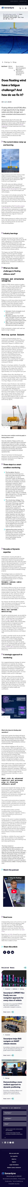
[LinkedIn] (5, 1143)
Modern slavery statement (14, 1167)
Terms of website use (18, 1181)
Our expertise (14, 1156)
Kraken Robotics (14, 1)
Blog (14, 62)
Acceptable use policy (14, 1184)
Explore (14, 1162)
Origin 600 (9, 620)
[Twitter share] (8, 952)
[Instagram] (8, 1143)
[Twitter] (2, 1143)
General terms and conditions (10, 1179)
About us (14, 1159)
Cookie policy (8, 1181)
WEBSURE (19, 1176)
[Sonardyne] (8, 9)
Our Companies (22, 4)
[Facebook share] (4, 952)
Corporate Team (22, 1)
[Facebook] (13, 1143)
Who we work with (14, 1153)
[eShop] (20, 8)
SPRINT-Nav (9, 647)
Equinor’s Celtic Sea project (9, 189)
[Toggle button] (25, 8)
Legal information (14, 1165)
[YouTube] (10, 1143)
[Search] (22, 8)
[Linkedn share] (12, 952)
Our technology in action (9, 14)
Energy (7, 62)
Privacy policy (21, 1179)
